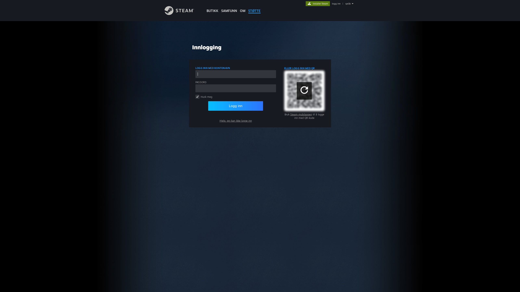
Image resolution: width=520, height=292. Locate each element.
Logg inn (235, 106)
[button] (304, 91)
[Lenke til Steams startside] (179, 14)
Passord (201, 82)
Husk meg (206, 96)
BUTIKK (212, 11)
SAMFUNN (229, 11)
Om (242, 11)
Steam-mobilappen (301, 114)
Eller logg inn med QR (299, 68)
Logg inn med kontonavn (212, 68)
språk (348, 3)
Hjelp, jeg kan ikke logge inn (236, 120)
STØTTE (254, 11)
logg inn (336, 3)
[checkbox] (197, 97)
